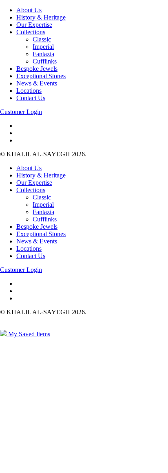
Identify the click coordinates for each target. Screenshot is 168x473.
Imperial (43, 46)
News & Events (36, 83)
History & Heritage (41, 17)
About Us (29, 10)
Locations (29, 90)
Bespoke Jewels (36, 68)
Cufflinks (45, 61)
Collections (30, 31)
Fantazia (43, 53)
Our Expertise (34, 24)
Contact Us (30, 97)
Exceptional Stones (41, 75)
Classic (42, 39)
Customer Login (21, 111)
